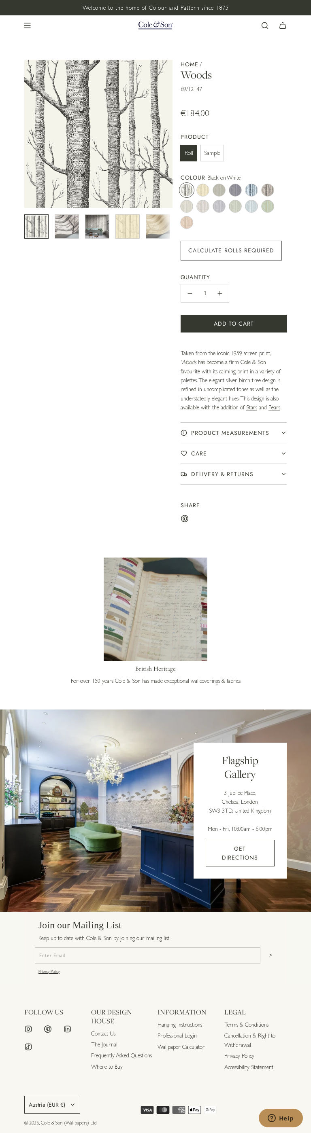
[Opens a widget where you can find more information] (280, 1119)
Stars (251, 407)
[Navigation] (27, 25)
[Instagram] (28, 1029)
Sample (212, 153)
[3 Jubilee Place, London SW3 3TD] (155, 810)
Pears (274, 407)
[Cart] (283, 25)
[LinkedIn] (67, 1029)
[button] (30, 133)
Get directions (240, 853)
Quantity (195, 277)
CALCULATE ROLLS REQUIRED (231, 250)
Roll (189, 153)
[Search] (265, 25)
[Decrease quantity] (190, 293)
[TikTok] (28, 1047)
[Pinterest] (48, 1029)
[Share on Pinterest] (185, 520)
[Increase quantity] (220, 293)
